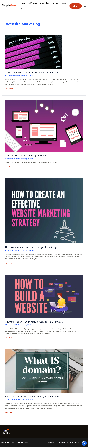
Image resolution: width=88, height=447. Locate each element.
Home (23, 3)
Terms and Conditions (66, 442)
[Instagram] (7, 433)
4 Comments (9, 400)
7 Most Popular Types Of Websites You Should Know (32, 72)
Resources (54, 3)
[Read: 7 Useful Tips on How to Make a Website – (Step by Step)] (44, 296)
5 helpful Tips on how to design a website (26, 155)
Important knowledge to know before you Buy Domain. (33, 396)
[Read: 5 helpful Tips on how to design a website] (44, 126)
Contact (23, 9)
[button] (75, 6)
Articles (63, 3)
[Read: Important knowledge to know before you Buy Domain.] (44, 371)
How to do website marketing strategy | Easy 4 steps (31, 247)
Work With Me (32, 3)
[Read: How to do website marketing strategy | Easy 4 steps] (44, 211)
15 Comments (9, 76)
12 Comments (9, 250)
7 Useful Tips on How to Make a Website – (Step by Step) (34, 321)
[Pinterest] (9, 433)
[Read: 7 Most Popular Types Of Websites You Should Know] (33, 52)
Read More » (9, 88)
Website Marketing (21, 76)
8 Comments (9, 159)
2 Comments (9, 325)
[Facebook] (4, 433)
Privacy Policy (52, 442)
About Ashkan (44, 3)
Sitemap (76, 442)
